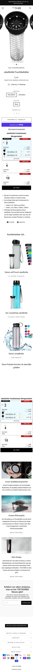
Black (16, 104)
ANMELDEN (26, 603)
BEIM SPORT (16, 651)
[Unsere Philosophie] (16, 503)
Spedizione (15, 80)
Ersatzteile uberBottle (18, 68)
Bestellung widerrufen (16, 625)
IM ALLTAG (16, 647)
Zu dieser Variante (17, 276)
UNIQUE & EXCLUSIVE (16, 642)
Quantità (16, 110)
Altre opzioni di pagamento (16, 129)
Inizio (9, 68)
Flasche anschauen (16, 317)
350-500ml (22, 95)
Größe (16, 91)
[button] (6, 385)
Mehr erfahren (16, 576)
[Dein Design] (16, 545)
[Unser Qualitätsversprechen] (16, 470)
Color (16, 100)
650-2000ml (11, 95)
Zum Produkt (16, 357)
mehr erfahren (16, 532)
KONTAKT (16, 638)
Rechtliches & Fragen (16, 633)
